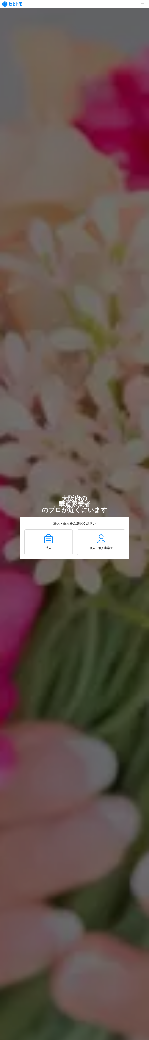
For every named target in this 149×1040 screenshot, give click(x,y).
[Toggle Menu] (142, 4)
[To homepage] (12, 4)
